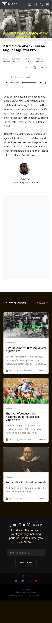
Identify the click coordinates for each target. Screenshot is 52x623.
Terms (30, 595)
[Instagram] (29, 580)
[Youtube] (36, 580)
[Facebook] (16, 580)
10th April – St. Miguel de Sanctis (26, 482)
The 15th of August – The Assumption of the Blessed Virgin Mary (22, 417)
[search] (41, 4)
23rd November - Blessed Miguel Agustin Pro (26, 349)
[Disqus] (26, 236)
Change (29, 68)
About (12, 595)
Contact (21, 595)
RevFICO (6, 61)
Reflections (39, 61)
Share (42, 68)
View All (41, 302)
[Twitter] (23, 580)
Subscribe (26, 562)
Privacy (39, 595)
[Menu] (47, 4)
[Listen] (30, 4)
